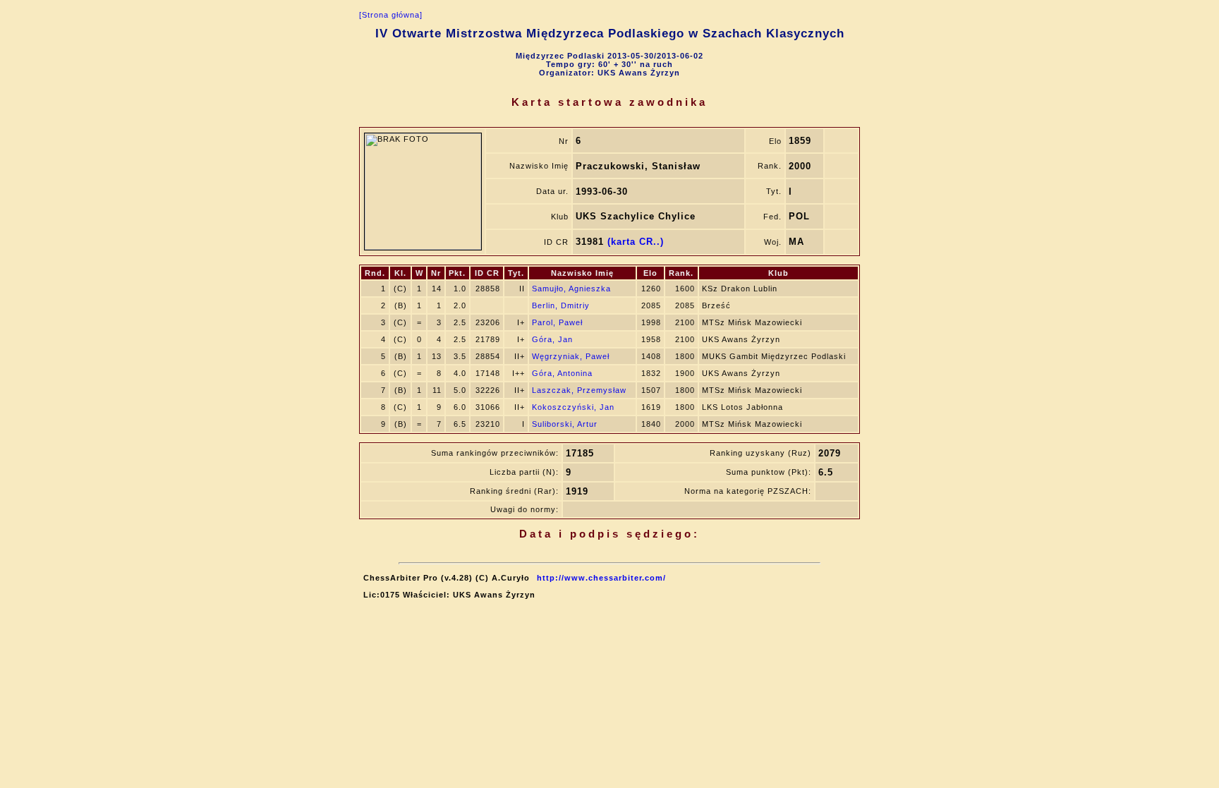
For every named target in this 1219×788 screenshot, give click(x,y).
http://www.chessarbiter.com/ (601, 578)
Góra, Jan (552, 339)
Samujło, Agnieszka (571, 288)
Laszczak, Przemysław (579, 390)
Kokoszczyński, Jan (573, 407)
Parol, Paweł (557, 322)
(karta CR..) (635, 241)
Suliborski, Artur (565, 424)
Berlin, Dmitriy (561, 305)
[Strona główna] (391, 15)
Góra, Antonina (562, 373)
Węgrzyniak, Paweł (571, 356)
